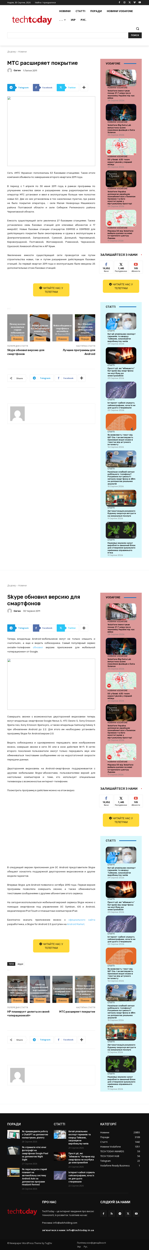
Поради (85, 338)
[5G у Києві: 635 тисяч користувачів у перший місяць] (121, 146)
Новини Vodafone (118, 87)
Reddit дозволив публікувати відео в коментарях (40, 328)
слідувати (121, 263)
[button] (137, 28)
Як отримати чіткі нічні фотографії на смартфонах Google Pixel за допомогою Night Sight (35, 1153)
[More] (84, 87)
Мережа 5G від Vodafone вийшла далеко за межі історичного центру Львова (120, 234)
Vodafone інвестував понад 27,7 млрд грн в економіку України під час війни (121, 94)
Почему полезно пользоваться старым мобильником (17, 328)
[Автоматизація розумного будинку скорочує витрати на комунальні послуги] (121, 498)
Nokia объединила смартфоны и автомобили (62, 328)
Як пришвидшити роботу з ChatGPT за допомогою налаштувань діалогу (35, 1134)
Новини (22, 51)
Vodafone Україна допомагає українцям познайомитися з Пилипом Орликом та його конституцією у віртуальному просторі (121, 197)
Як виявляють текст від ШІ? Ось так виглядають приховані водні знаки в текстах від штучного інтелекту (120, 440)
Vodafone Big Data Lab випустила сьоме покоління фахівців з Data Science (121, 129)
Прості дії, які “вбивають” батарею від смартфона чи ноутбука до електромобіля (121, 372)
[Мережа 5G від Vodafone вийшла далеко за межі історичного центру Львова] (121, 218)
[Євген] (10, 70)
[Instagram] (124, 3)
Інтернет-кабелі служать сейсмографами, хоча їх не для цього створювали (121, 405)
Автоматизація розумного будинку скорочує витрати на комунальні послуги (122, 513)
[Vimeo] (134, 3)
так (106, 263)
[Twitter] (130, 3)
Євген (17, 70)
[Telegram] (120, 1213)
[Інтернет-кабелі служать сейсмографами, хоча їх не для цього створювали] (121, 390)
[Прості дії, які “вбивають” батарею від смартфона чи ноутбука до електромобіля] (121, 355)
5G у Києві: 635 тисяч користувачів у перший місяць (120, 162)
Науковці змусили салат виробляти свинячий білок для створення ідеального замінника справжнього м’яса (121, 548)
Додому (11, 51)
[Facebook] (119, 3)
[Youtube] (140, 3)
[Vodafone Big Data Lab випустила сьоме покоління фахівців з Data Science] (121, 112)
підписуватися (138, 263)
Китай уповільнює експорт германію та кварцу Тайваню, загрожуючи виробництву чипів (122, 337)
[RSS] (111, 1213)
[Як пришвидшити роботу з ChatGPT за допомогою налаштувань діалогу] (13, 1134)
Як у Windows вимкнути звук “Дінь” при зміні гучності (85, 328)
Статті (111, 331)
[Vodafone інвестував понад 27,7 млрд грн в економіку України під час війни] (121, 78)
